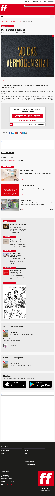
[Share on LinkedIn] (23, 132)
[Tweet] (13, 132)
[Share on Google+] (16, 132)
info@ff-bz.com (8, 484)
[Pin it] (21, 132)
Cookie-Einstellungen (30, 464)
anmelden (11, 160)
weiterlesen (51, 179)
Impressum (27, 456)
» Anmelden (41, 124)
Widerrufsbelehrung (29, 461)
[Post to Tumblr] (18, 132)
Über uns (4, 453)
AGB (26, 453)
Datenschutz (28, 459)
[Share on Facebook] (10, 132)
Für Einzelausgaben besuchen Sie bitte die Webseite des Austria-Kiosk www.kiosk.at (27, 116)
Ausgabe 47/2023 (17, 21)
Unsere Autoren (5, 450)
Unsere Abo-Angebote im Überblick (27, 120)
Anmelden (27, 1)
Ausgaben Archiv (42, 1)
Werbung (36, 1)
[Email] (26, 132)
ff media (5, 80)
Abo (32, 1)
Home (2, 21)
